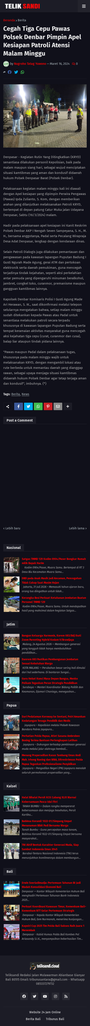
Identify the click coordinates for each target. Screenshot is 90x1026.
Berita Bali (33, 1019)
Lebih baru (12, 528)
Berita (22, 20)
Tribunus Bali (55, 1019)
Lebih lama (77, 528)
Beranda (9, 20)
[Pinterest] (48, 406)
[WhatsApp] (22, 72)
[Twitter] (16, 72)
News (25, 394)
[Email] (58, 406)
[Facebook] (10, 72)
